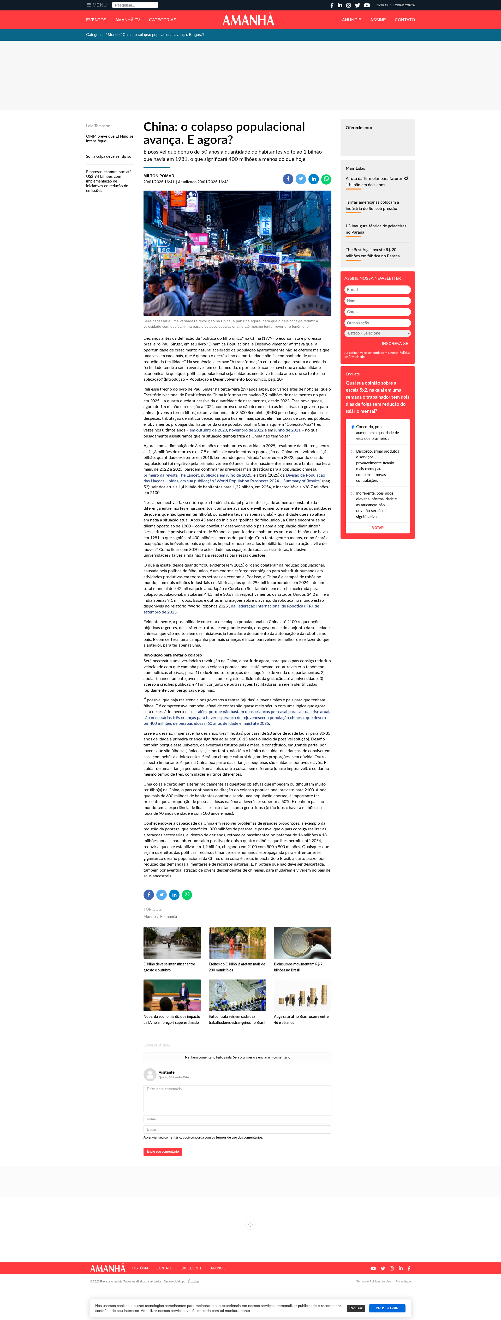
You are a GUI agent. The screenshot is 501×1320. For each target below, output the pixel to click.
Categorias (162, 20)
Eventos (96, 20)
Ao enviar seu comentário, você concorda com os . (203, 1137)
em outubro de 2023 (208, 430)
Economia (168, 917)
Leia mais (250, 1224)
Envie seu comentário (163, 1151)
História (140, 1268)
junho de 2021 (287, 430)
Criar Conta (405, 5)
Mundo (150, 917)
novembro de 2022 (246, 430)
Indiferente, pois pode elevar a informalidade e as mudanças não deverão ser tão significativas (376, 505)
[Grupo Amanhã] (248, 19)
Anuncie (351, 20)
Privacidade (403, 1281)
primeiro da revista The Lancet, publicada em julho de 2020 (197, 475)
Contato (405, 20)
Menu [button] (100, 5)
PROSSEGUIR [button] (387, 1308)
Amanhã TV (127, 20)
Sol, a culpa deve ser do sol (109, 157)
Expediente (191, 1268)
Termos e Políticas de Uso (373, 1281)
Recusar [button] (355, 1308)
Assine (378, 20)
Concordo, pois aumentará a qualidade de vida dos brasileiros (377, 433)
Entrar (383, 5)
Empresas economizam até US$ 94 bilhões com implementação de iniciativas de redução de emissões (109, 181)
